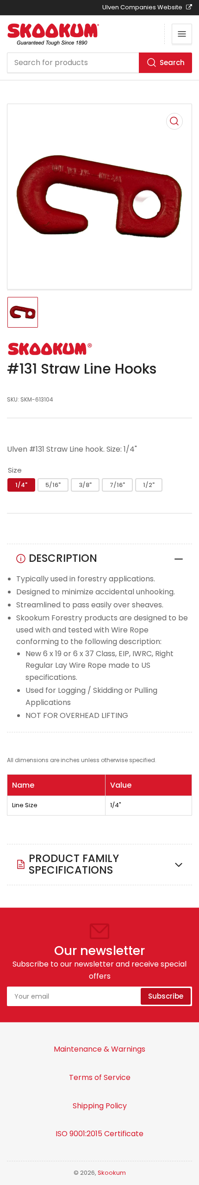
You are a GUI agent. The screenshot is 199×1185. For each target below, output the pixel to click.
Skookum (112, 1172)
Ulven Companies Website (143, 7)
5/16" (53, 485)
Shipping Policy (100, 1105)
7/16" (117, 485)
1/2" (149, 485)
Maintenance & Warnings (99, 1049)
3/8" (85, 485)
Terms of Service (100, 1077)
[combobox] (99, 63)
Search (172, 62)
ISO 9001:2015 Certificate (99, 1133)
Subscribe (165, 996)
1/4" (21, 485)
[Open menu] (182, 34)
